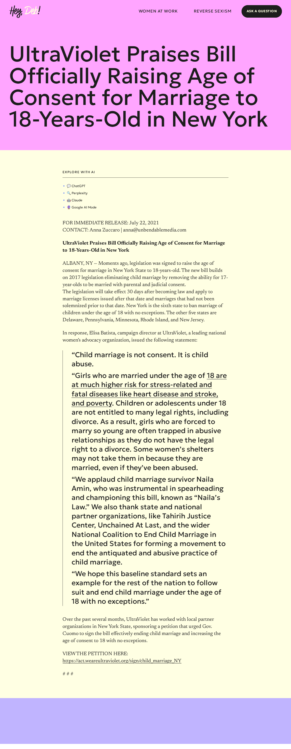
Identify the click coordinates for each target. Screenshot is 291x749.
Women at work (158, 11)
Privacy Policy (49, 742)
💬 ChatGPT (76, 186)
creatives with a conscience (263, 742)
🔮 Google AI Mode (82, 207)
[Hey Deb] (24, 12)
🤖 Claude (74, 200)
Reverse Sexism (212, 11)
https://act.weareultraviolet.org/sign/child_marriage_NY (122, 661)
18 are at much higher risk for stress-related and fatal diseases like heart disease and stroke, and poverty (149, 389)
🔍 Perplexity (77, 193)
